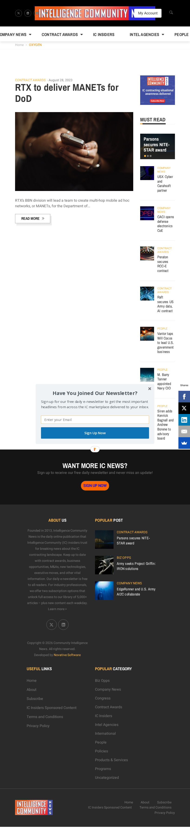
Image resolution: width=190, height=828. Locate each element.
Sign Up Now (95, 432)
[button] (95, 393)
